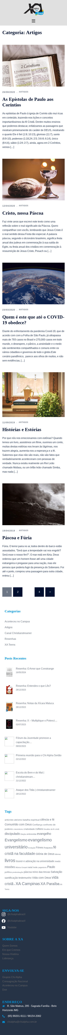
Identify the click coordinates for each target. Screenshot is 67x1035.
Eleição (23, 834)
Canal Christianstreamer (18, 633)
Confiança (37, 824)
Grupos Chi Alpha (12, 977)
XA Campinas (28, 883)
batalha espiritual (31, 820)
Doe (4, 989)
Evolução (31, 848)
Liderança (7, 958)
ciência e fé (47, 819)
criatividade (29, 829)
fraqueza (48, 847)
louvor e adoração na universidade (35, 861)
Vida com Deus (41, 877)
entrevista (31, 834)
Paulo (51, 867)
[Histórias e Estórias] (33, 394)
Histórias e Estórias (21, 429)
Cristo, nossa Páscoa (22, 213)
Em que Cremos (11, 950)
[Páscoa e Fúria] (33, 504)
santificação (11, 877)
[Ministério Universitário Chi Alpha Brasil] (33, 9)
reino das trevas (41, 871)
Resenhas (10, 639)
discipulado (12, 833)
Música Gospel (21, 867)
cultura (39, 828)
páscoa (28, 871)
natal (30, 867)
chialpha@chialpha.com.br (22, 1021)
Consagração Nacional (15, 981)
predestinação (17, 872)
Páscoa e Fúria (17, 537)
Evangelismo (16, 840)
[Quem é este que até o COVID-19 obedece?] (33, 283)
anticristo (9, 820)
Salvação (56, 871)
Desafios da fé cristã (51, 829)
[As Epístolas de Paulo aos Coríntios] (33, 65)
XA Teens (10, 644)
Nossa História (10, 954)
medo (57, 861)
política (8, 872)
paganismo (42, 867)
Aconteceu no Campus (17, 621)
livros (10, 860)
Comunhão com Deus (18, 824)
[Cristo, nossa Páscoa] (33, 179)
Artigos (23, 92)
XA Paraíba (50, 884)
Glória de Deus (45, 853)
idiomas (58, 854)
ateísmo (18, 820)
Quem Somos (9, 945)
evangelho (44, 833)
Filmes (39, 847)
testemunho (25, 877)
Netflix (35, 867)
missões (10, 867)
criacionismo (18, 829)
